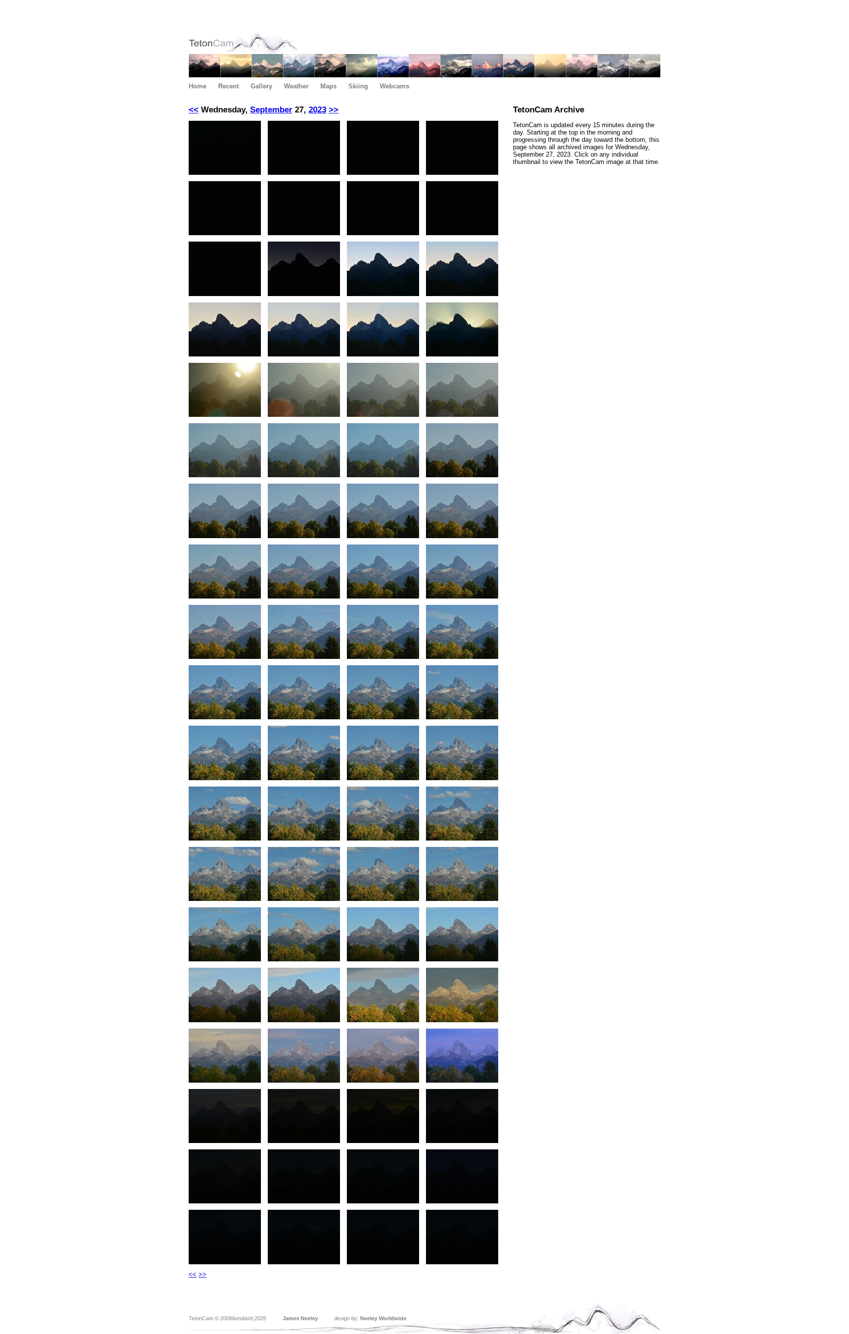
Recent (228, 86)
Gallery (261, 86)
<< (193, 109)
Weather (296, 86)
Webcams (394, 86)
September (271, 109)
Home (197, 86)
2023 (317, 109)
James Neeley (300, 1318)
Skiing (358, 86)
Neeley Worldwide (383, 1318)
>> (334, 109)
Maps (328, 86)
